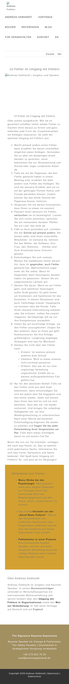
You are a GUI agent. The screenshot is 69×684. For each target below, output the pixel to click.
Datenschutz (34, 676)
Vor (60, 54)
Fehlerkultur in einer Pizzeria (37, 539)
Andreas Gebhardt (35, 673)
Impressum (53, 673)
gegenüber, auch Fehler (44, 264)
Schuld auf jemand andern (39, 232)
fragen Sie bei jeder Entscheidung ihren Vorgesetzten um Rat (36, 429)
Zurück (50, 54)
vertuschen (21, 215)
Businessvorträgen (42, 588)
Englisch (38, 609)
